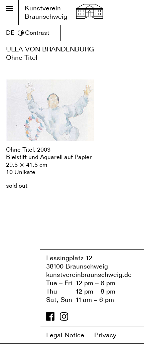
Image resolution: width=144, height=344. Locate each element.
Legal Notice (69, 335)
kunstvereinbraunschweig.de (89, 275)
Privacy (110, 335)
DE (10, 32)
